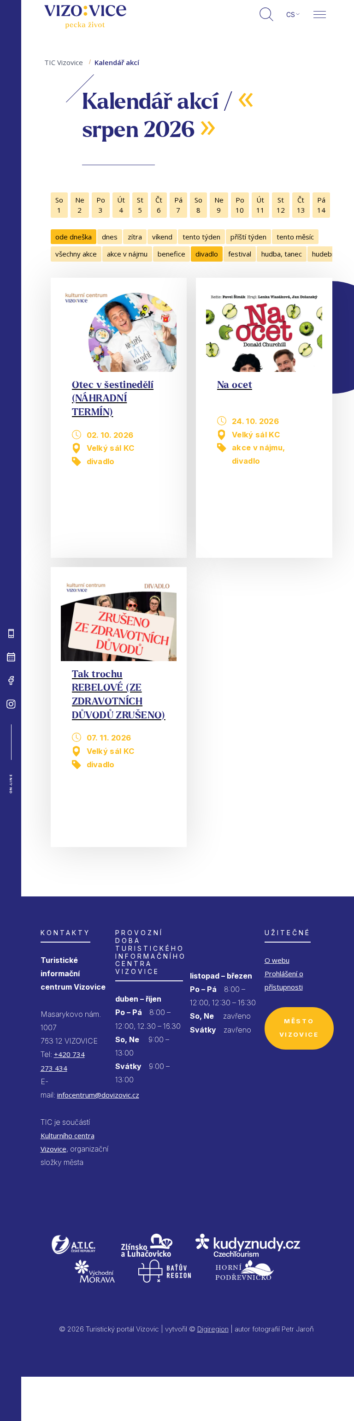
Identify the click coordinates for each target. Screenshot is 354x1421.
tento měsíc (295, 236)
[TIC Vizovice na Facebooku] (11, 681)
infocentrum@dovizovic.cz (98, 1094)
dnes (110, 236)
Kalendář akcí (116, 62)
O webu (277, 960)
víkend (162, 236)
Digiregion (213, 1329)
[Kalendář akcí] (11, 657)
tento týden (201, 236)
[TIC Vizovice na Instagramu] (11, 704)
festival (239, 253)
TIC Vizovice (63, 62)
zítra (135, 236)
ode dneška (73, 236)
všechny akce (76, 253)
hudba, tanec (281, 253)
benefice (171, 253)
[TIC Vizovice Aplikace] (11, 633)
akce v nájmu (127, 253)
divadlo (206, 253)
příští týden (248, 236)
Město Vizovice (299, 1027)
